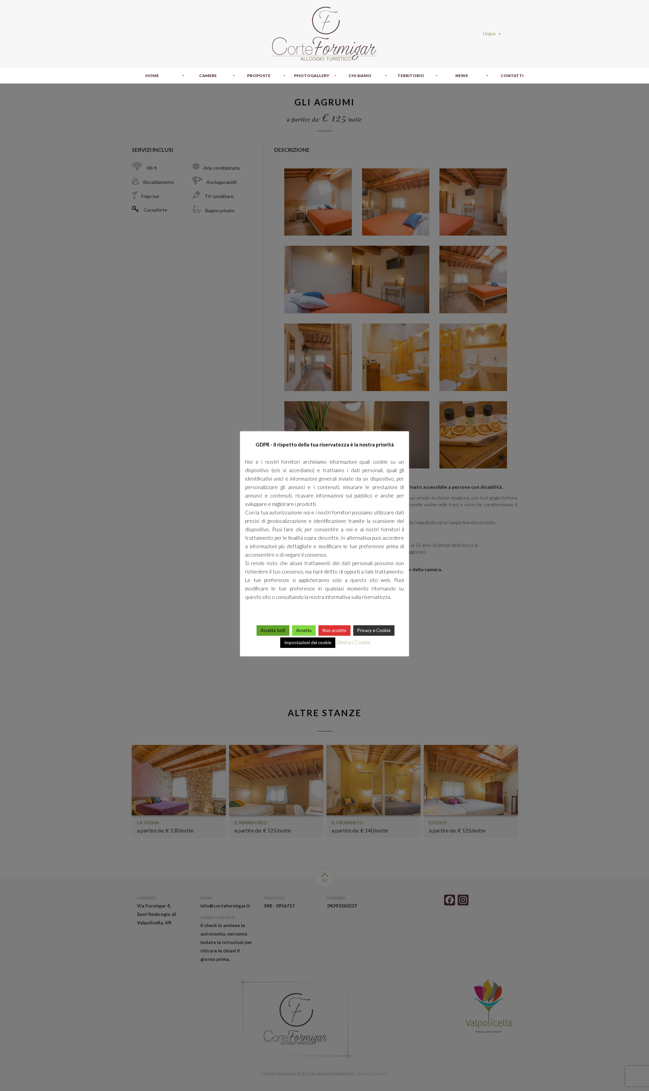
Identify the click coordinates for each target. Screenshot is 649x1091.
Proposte (258, 75)
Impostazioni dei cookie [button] (307, 642)
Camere (208, 75)
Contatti (512, 75)
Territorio (411, 75)
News (461, 75)
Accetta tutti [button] (273, 630)
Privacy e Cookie (373, 630)
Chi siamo (359, 75)
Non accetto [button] (334, 630)
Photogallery (311, 75)
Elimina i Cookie (353, 642)
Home (152, 75)
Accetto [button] (304, 630)
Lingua (490, 33)
